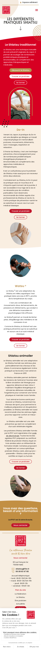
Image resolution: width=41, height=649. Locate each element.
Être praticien (20, 600)
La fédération (20, 594)
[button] (37, 10)
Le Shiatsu (20, 597)
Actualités (20, 604)
